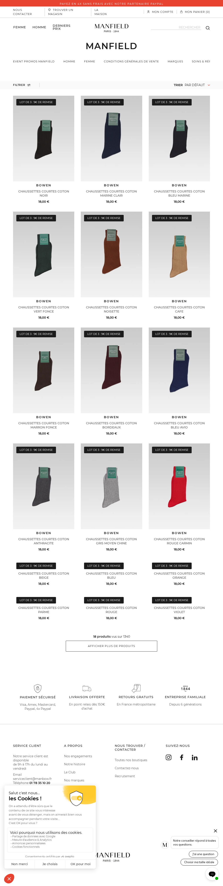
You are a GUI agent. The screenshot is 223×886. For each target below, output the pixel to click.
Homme (39, 27)
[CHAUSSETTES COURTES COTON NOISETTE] (111, 254)
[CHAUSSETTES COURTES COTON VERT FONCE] (43, 254)
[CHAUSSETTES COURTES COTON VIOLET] (179, 596)
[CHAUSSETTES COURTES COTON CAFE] (179, 254)
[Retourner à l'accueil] (112, 27)
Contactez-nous (127, 768)
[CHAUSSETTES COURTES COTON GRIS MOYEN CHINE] (111, 486)
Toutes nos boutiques (131, 760)
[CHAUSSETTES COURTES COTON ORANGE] (179, 561)
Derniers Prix (62, 27)
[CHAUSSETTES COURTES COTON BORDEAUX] (111, 370)
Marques (175, 61)
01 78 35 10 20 (39, 783)
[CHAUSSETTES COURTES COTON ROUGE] (111, 596)
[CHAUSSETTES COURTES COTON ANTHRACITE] (43, 486)
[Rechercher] (205, 27)
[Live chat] (212, 873)
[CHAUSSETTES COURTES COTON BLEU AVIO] (179, 370)
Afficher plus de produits (111, 646)
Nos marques (74, 780)
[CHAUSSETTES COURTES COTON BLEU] (111, 561)
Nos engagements (78, 756)
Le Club (69, 772)
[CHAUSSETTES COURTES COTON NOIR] (43, 138)
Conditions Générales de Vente (131, 61)
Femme (19, 27)
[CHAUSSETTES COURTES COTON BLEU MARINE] (179, 138)
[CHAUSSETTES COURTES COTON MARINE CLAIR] (111, 138)
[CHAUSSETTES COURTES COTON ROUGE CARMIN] (179, 486)
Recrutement (125, 776)
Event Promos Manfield (34, 61)
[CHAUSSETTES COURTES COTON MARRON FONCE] (43, 370)
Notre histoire (74, 764)
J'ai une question (203, 854)
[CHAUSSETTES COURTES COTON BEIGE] (43, 561)
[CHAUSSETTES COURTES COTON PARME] (43, 596)
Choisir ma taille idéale (199, 862)
